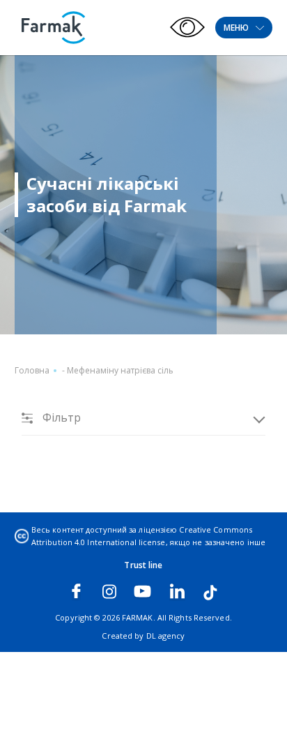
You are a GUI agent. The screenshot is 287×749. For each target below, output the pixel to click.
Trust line (143, 565)
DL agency (165, 635)
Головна (32, 370)
